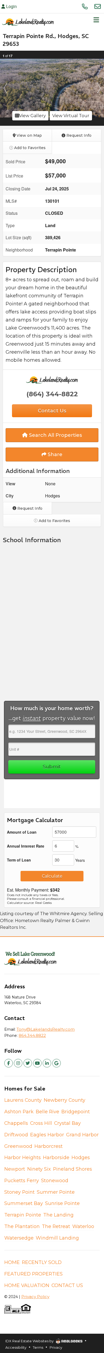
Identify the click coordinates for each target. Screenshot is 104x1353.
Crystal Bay (67, 1123)
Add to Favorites (29, 147)
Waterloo (83, 1226)
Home (12, 1262)
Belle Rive (47, 1111)
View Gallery (32, 115)
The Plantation (22, 1226)
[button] (5, 88)
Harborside (56, 1157)
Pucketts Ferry (21, 1180)
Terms (38, 1347)
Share (54, 454)
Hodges (80, 1157)
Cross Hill (41, 1123)
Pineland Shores (72, 1169)
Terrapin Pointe (22, 1215)
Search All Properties (55, 435)
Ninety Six (39, 1169)
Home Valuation (26, 1285)
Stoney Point (19, 1192)
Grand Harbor (82, 1134)
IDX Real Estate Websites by (29, 1341)
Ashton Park (19, 1111)
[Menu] (96, 21)
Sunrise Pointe (62, 1203)
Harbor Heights (22, 1157)
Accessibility (15, 1347)
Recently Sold (42, 1262)
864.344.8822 (32, 1035)
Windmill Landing (57, 1238)
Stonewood (54, 1180)
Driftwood (16, 1134)
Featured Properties (33, 1274)
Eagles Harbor (47, 1134)
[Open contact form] (97, 6)
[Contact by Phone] (84, 6)
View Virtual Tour (70, 115)
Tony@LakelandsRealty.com (46, 1029)
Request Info (78, 135)
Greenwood (18, 1146)
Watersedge (19, 1238)
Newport (14, 1169)
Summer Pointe (56, 1192)
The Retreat (56, 1226)
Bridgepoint (75, 1111)
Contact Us (67, 1285)
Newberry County (64, 1100)
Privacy (56, 1347)
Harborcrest (48, 1146)
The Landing (58, 1215)
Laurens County (23, 1100)
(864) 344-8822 (52, 394)
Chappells (16, 1123)
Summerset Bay (23, 1203)
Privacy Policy (35, 1296)
